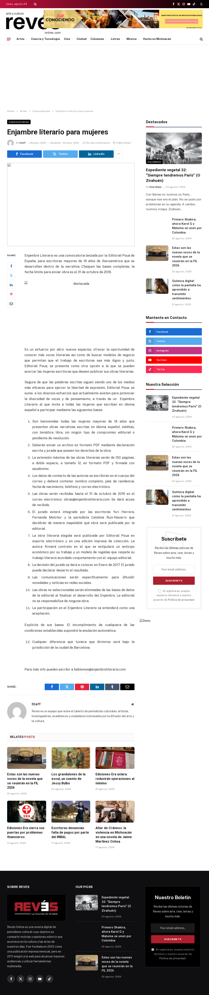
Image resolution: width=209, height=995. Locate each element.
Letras (115, 38)
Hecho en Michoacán (157, 38)
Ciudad (81, 38)
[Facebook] (11, 266)
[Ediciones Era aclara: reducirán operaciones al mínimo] (115, 758)
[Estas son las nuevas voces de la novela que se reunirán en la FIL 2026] (26, 758)
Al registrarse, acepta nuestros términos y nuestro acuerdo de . (174, 595)
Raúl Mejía (155, 187)
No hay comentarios (98, 142)
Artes (20, 38)
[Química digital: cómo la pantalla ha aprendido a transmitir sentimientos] (157, 286)
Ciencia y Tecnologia (45, 38)
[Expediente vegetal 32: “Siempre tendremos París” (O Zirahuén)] (174, 148)
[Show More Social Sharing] (118, 154)
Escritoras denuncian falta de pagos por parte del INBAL (70, 832)
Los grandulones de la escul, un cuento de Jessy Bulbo (68, 778)
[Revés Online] (33, 23)
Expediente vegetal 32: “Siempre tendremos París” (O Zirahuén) (173, 175)
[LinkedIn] (11, 285)
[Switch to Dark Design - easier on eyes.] (201, 4)
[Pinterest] (11, 294)
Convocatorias (19, 122)
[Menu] (9, 39)
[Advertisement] (104, 77)
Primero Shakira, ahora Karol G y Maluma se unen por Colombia (187, 226)
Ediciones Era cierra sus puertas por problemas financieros (25, 832)
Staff (22, 142)
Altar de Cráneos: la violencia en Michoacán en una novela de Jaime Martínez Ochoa (114, 834)
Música (131, 38)
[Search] (35, 4)
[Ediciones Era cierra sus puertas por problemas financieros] (26, 812)
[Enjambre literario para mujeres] (71, 204)
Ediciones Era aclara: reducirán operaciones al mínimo (115, 778)
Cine (67, 38)
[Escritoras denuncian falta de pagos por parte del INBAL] (70, 812)
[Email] (11, 303)
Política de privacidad (181, 599)
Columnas (97, 38)
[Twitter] (11, 275)
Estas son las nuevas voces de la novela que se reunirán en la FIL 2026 (25, 780)
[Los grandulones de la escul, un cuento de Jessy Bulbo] (70, 758)
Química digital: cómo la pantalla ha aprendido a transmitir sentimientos (186, 289)
